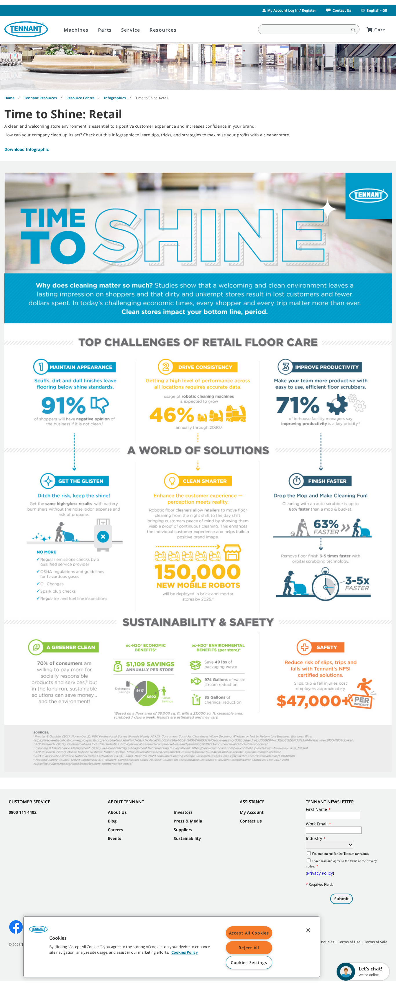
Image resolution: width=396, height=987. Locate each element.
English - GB (377, 10)
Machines (76, 30)
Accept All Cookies (249, 933)
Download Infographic (26, 149)
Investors (183, 812)
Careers (115, 829)
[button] (38, 931)
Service (130, 30)
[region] (171, 947)
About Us (117, 812)
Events (114, 838)
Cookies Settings (249, 962)
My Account (252, 812)
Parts (105, 30)
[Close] (308, 930)
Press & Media (188, 821)
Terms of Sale (375, 941)
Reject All (249, 947)
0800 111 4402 (23, 812)
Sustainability (187, 838)
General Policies (320, 941)
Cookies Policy (184, 952)
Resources (163, 30)
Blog (112, 821)
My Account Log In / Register (291, 10)
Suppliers (183, 829)
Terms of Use (349, 941)
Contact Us (342, 10)
